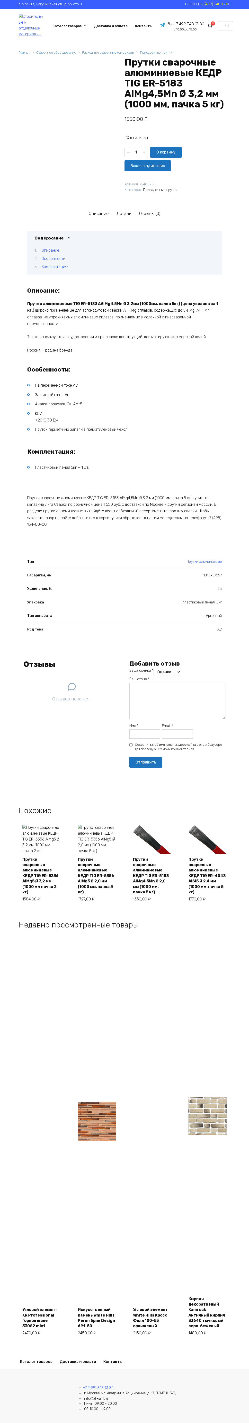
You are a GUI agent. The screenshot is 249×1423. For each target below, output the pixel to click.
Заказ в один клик (148, 165)
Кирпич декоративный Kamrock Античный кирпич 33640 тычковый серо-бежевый (206, 1312)
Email (167, 726)
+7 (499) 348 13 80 (215, 4)
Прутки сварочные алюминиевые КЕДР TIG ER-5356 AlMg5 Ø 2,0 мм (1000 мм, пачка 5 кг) (96, 875)
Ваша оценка (141, 671)
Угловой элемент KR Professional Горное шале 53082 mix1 (39, 1317)
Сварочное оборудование (56, 52)
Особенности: (54, 258)
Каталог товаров (67, 26)
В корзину (166, 152)
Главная (24, 52)
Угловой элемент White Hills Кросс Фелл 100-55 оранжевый (150, 1317)
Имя (133, 726)
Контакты (143, 26)
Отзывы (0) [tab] (149, 213)
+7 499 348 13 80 (189, 26)
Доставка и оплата (111, 26)
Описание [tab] (99, 213)
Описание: (51, 250)
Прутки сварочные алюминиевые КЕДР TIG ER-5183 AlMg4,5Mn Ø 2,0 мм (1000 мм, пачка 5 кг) (151, 875)
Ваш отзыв (139, 679)
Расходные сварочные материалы (108, 52)
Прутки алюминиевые (204, 562)
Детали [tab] (124, 213)
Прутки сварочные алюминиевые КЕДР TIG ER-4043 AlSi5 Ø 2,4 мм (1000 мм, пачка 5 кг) (207, 875)
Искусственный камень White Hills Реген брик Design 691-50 (96, 1317)
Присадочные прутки (156, 52)
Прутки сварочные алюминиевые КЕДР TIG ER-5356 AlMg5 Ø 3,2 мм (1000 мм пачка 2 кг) (40, 875)
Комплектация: (55, 266)
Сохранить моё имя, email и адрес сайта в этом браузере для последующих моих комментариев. (178, 747)
